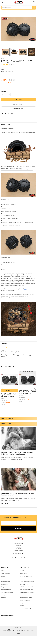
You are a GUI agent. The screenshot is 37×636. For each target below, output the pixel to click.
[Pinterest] (12, 113)
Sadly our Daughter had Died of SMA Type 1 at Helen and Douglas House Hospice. (17, 453)
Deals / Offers (23, 573)
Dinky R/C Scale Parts (25, 603)
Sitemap (3, 597)
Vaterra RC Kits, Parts (25, 608)
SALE (2, 571)
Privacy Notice (5, 595)
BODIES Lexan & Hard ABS (26, 587)
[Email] (5, 113)
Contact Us (4, 576)
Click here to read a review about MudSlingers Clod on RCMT (17, 170)
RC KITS (22, 571)
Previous (2, 390)
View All (21, 619)
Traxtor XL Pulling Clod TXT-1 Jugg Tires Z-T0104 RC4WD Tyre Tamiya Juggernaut (9, 395)
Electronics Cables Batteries (27, 592)
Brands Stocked (5, 581)
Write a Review (32, 64)
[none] (18, 29)
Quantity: (4, 91)
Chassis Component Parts (26, 589)
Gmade (22, 605)
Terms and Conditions (7, 592)
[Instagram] (18, 557)
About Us (3, 579)
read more (4, 463)
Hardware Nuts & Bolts (26, 597)
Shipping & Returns (6, 589)
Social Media (4, 584)
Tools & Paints (23, 595)
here (25, 289)
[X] (9, 113)
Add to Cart (9, 390)
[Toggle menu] (2, 2)
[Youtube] (21, 557)
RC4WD (3, 619)
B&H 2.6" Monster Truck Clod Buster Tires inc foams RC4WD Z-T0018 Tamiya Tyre (27, 392)
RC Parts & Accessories (26, 576)
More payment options (18, 104)
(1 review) (11, 64)
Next (35, 390)
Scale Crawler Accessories (27, 581)
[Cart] (34, 2)
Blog (2, 587)
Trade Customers (5, 573)
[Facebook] (2, 113)
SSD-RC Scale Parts (25, 600)
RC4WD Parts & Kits (25, 579)
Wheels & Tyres (24, 584)
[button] (18, 108)
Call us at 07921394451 (18, 553)
